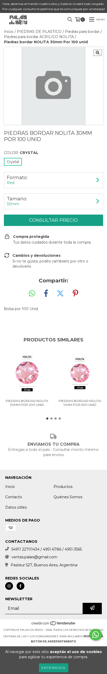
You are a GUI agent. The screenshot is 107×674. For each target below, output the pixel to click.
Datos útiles (16, 507)
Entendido (54, 668)
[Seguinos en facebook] (20, 586)
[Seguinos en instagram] (9, 586)
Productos (63, 486)
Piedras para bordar (82, 31)
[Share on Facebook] (46, 293)
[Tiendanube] (53, 624)
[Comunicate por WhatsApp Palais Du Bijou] (95, 634)
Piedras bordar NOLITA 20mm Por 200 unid (27, 403)
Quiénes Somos (68, 497)
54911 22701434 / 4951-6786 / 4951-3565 (46, 549)
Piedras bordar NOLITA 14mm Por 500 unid (80, 403)
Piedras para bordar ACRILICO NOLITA (39, 36)
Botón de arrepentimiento (53, 641)
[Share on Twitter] (60, 293)
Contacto (13, 497)
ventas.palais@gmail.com (34, 557)
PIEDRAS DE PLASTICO (39, 31)
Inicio (9, 31)
